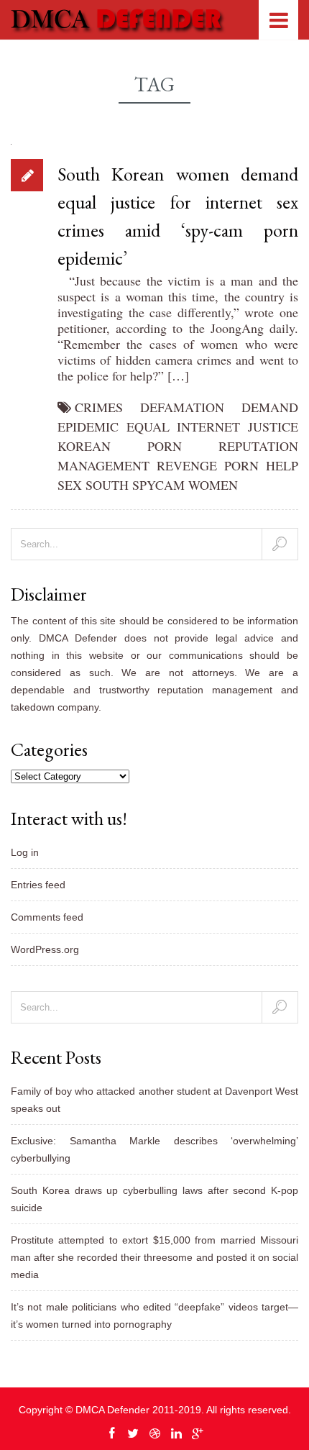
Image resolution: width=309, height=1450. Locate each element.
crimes (99, 407)
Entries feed (38, 884)
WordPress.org (45, 949)
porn (164, 446)
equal (148, 426)
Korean (84, 446)
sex (69, 484)
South (107, 484)
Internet (208, 426)
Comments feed (47, 917)
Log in (25, 852)
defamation (182, 407)
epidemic (88, 426)
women (213, 484)
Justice (273, 426)
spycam (158, 484)
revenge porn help (227, 465)
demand (269, 407)
